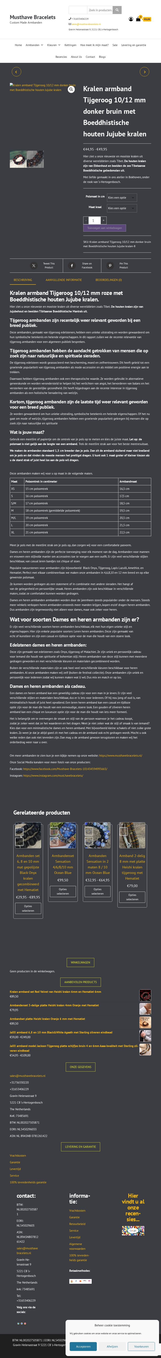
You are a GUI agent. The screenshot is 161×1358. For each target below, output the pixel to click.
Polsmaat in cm (95, 196)
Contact (90, 57)
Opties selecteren (28, 908)
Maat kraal (95, 207)
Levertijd (15, 1169)
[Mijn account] (131, 19)
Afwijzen (112, 1346)
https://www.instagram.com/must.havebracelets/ (53, 775)
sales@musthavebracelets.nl (86, 24)
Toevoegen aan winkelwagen (104, 228)
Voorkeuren (141, 1346)
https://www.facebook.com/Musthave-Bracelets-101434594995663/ (65, 769)
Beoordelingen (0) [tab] (109, 280)
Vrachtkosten (18, 1155)
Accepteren (83, 1346)
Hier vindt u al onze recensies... (133, 1207)
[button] (71, 89)
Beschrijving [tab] (23, 280)
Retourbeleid (77, 1224)
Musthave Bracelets (33, 17)
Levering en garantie (133, 45)
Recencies (61, 57)
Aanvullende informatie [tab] (64, 280)
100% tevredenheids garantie (28, 1182)
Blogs (102, 57)
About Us (76, 57)
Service (14, 1175)
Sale (115, 45)
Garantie (15, 1162)
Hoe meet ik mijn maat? (94, 45)
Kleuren (52, 45)
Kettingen (70, 45)
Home (18, 45)
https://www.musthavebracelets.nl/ (120, 755)
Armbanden (32, 45)
